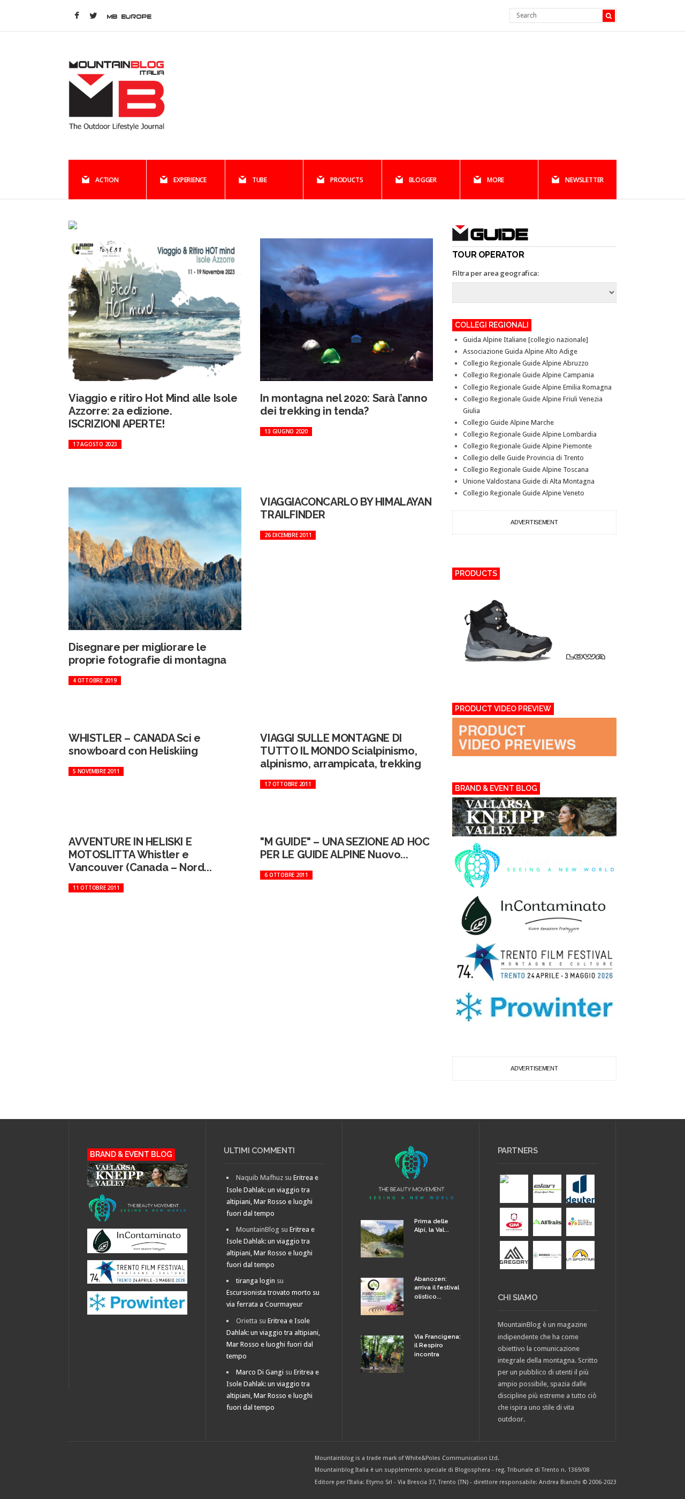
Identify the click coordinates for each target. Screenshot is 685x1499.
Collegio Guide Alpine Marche (508, 422)
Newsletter (584, 179)
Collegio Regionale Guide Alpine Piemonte (527, 446)
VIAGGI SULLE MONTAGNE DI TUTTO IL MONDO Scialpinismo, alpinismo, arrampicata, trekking (340, 751)
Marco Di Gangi (260, 1372)
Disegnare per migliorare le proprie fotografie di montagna (147, 653)
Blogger (423, 179)
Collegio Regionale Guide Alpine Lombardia (530, 434)
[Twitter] (93, 16)
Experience (190, 179)
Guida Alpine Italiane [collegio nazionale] (525, 340)
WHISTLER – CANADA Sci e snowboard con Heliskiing (134, 744)
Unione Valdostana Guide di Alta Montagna (529, 481)
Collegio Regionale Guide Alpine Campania (528, 375)
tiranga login (255, 1281)
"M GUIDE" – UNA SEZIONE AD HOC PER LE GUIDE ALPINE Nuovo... (344, 848)
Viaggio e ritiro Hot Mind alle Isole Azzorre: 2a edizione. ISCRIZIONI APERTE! (153, 411)
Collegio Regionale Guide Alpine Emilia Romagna (537, 387)
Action (107, 179)
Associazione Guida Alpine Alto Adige (520, 351)
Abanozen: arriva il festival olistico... (436, 1288)
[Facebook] (76, 16)
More (495, 179)
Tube (259, 179)
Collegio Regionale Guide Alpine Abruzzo (526, 363)
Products (346, 179)
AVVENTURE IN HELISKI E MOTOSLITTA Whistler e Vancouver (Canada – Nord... (139, 854)
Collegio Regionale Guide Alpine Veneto (523, 493)
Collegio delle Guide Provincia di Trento (523, 458)
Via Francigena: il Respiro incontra (437, 1345)
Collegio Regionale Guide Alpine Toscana (526, 469)
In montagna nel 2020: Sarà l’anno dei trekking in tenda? (343, 404)
